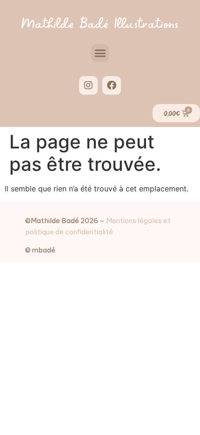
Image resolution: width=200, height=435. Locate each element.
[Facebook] (111, 85)
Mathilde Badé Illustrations (100, 22)
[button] (100, 53)
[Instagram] (88, 85)
